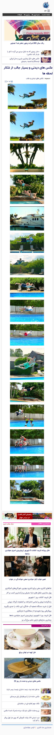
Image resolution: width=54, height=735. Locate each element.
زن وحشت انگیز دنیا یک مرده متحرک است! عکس (21, 710)
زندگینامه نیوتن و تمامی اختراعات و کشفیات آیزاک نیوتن (29, 602)
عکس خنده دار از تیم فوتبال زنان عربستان (24, 696)
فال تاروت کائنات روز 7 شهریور (39, 597)
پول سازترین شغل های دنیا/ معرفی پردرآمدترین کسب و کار (28, 592)
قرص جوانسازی (28, 727)
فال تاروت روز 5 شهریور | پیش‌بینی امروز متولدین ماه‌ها (30, 615)
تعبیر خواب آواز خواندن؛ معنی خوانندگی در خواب (27, 579)
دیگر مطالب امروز (8, 524)
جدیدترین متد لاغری (44, 727)
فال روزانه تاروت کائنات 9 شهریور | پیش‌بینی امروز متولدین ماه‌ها (27, 552)
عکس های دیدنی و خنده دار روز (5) (27, 681)
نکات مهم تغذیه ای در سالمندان (28, 703)
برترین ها (27, 14)
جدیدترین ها (36, 14)
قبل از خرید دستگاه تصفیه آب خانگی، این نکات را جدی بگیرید (27, 606)
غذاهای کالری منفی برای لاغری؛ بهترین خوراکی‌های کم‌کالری (28, 588)
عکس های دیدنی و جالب (34, 78)
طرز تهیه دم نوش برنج (27, 652)
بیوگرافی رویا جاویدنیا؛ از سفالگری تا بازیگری (34, 611)
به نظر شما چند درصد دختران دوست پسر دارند (23, 689)
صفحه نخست (46, 14)
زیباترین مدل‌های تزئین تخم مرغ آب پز (36, 620)
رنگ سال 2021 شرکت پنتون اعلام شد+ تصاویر (27, 43)
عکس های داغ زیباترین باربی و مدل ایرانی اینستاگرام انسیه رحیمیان (24, 60)
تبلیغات (19, 14)
